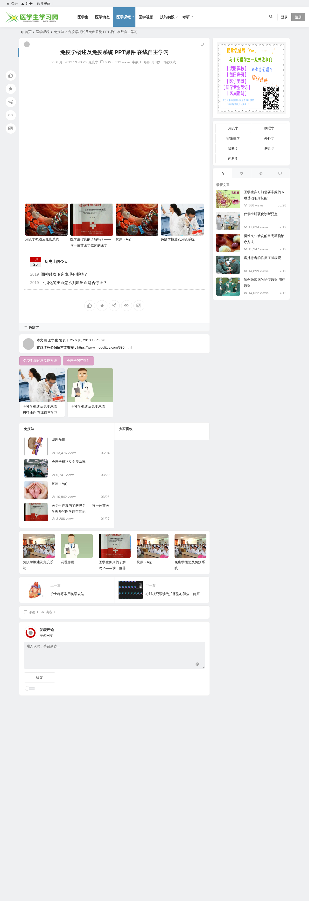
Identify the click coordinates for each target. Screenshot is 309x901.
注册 (29, 4)
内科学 (233, 158)
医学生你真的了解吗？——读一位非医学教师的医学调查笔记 (90, 245)
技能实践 (167, 17)
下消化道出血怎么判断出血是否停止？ (68, 283)
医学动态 (102, 17)
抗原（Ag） (124, 239)
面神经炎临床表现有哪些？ (59, 274)
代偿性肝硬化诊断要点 (261, 214)
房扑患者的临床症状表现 (262, 258)
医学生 (82, 17)
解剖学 (269, 148)
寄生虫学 (233, 138)
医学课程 (123, 17)
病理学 (269, 128)
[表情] (197, 665)
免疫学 (59, 32)
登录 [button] (14, 4)
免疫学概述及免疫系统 (42, 239)
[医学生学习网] (31, 21)
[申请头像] (200, 631)
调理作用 (58, 440)
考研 (186, 17)
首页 (28, 32)
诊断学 (233, 148)
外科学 (269, 138)
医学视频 (146, 17)
